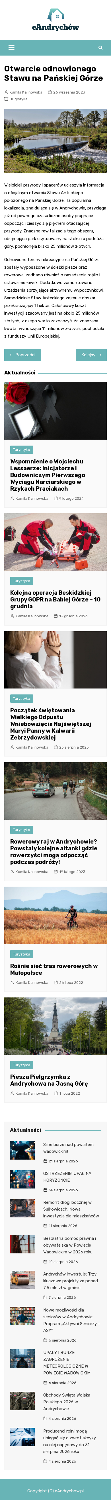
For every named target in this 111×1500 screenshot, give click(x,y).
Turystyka (19, 99)
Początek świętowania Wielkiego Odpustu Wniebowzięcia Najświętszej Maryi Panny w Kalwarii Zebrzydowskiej (50, 724)
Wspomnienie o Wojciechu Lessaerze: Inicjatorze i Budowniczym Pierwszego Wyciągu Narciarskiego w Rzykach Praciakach (47, 475)
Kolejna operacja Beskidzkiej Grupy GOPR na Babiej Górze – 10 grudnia (55, 599)
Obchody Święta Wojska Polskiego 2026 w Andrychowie (66, 1402)
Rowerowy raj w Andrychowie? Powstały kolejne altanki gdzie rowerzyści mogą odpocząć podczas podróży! (53, 851)
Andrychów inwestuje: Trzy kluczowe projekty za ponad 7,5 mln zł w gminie (70, 1281)
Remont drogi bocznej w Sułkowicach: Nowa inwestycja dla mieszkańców (71, 1209)
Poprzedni (25, 355)
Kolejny (88, 355)
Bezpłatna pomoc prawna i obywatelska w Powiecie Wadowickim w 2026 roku (69, 1245)
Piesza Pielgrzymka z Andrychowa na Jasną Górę (49, 1080)
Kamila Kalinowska (26, 92)
